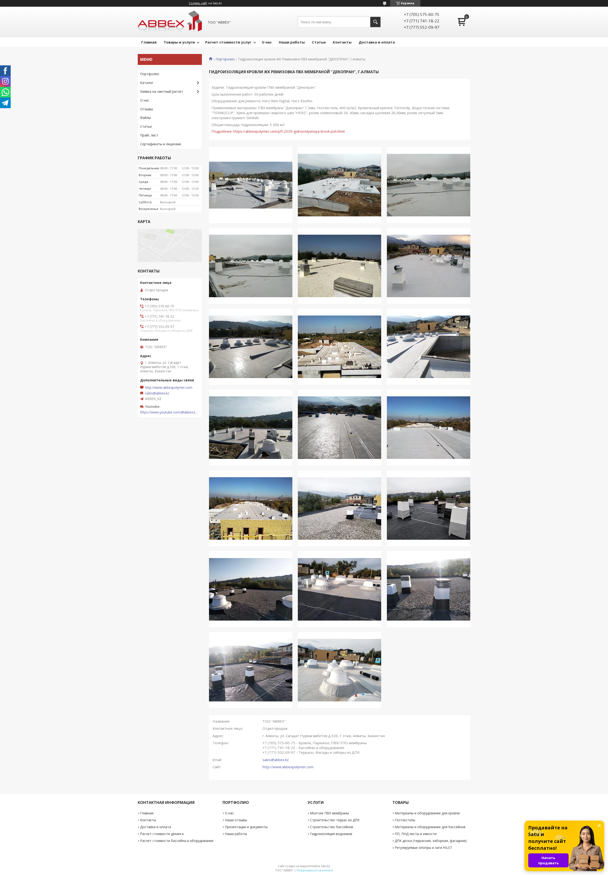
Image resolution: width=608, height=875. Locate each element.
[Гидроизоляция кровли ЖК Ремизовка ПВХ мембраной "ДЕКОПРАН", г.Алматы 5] (339, 266)
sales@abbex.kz (275, 759)
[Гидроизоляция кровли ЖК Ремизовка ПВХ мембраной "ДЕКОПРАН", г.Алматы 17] (339, 589)
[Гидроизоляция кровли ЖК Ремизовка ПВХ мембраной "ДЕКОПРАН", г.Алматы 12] (428, 427)
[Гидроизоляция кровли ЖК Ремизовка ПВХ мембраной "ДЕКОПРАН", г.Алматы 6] (428, 266)
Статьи (319, 42)
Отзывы (146, 109)
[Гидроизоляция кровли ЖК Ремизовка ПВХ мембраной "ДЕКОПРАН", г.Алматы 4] (250, 266)
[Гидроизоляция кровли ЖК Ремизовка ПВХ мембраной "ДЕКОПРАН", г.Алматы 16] (250, 589)
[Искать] (375, 22)
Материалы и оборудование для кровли (427, 813)
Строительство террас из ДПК (335, 820)
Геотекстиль (405, 820)
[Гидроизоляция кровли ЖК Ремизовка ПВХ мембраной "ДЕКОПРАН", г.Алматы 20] (339, 670)
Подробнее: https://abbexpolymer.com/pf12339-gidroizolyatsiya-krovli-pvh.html (278, 131)
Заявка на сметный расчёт (161, 91)
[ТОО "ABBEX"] (170, 22)
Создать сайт (198, 3)
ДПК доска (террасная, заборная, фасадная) (431, 840)
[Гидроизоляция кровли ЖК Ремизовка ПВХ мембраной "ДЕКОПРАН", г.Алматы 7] (250, 346)
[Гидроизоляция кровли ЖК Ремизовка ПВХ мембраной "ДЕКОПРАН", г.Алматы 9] (428, 346)
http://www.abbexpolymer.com (288, 766)
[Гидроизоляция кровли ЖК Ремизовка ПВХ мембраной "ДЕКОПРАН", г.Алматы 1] (250, 185)
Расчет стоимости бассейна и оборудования (176, 840)
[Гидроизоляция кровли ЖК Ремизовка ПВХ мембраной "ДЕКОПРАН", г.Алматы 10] (250, 427)
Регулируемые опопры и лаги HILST (423, 847)
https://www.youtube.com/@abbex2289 (170, 412)
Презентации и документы (246, 827)
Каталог (146, 82)
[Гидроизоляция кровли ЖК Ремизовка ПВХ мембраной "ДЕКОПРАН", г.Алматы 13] (250, 508)
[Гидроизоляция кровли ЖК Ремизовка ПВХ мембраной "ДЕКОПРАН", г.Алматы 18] (428, 589)
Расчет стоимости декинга (162, 833)
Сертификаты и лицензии (160, 144)
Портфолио (225, 59)
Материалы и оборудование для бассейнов (430, 827)
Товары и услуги (179, 42)
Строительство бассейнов (331, 827)
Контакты (342, 42)
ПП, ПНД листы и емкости (416, 833)
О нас (267, 42)
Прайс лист (149, 135)
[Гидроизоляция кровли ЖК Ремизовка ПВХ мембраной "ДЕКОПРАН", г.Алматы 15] (428, 508)
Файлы (145, 117)
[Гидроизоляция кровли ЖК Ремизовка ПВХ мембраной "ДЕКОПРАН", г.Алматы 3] (428, 185)
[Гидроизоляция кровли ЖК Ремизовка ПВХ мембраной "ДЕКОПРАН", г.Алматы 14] (339, 508)
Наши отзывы (236, 820)
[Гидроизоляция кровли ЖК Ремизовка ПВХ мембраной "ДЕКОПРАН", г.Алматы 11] (339, 427)
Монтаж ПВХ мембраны (329, 813)
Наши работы (292, 42)
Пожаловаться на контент (315, 870)
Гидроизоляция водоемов (331, 833)
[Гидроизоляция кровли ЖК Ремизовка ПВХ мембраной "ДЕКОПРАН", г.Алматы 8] (339, 346)
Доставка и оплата (377, 42)
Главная (149, 42)
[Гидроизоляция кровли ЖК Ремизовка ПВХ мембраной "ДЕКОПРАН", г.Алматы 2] (339, 185)
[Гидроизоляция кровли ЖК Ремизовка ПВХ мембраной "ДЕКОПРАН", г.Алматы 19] (250, 670)
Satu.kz (325, 866)
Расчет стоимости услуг (228, 42)
